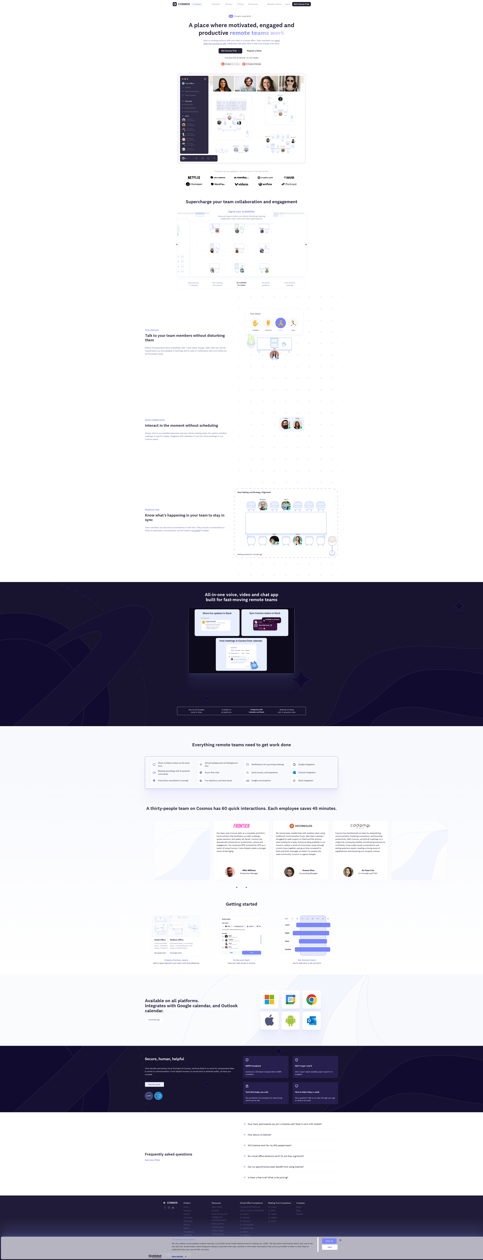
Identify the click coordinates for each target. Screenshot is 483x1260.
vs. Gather (244, 1214)
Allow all (329, 1241)
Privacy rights (218, 1230)
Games (187, 1214)
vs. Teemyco (245, 1221)
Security (215, 1210)
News (298, 1207)
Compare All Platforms (250, 1207)
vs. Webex (272, 1217)
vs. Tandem (245, 1235)
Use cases (188, 1217)
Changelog (197, 4)
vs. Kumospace (246, 1224)
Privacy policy (218, 1223)
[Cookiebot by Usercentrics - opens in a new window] (155, 1256)
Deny (330, 1247)
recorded (196, 530)
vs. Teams (272, 1214)
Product (228, 4)
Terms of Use (218, 1234)
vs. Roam (244, 1231)
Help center (217, 1207)
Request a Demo (274, 4)
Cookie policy (218, 1227)
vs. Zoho (272, 1221)
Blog (298, 1210)
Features (187, 1210)
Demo (186, 1207)
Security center (154, 1084)
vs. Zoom (272, 1207)
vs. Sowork (244, 1217)
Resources (253, 4)
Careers (299, 1214)
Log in (287, 4)
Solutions (216, 4)
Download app (154, 1020)
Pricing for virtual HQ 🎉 (240, 16)
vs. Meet (272, 1210)
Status (186, 1228)
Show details (177, 1256)
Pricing (240, 4)
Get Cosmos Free (301, 4)
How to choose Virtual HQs (252, 1210)
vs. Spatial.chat (246, 1228)
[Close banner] (340, 1240)
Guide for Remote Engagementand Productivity (219, 1217)
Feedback (188, 1235)
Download (188, 1221)
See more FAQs (152, 1160)
